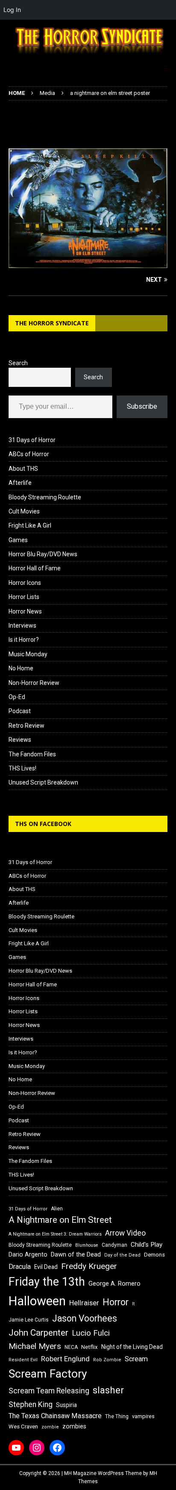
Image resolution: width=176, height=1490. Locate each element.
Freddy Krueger (89, 1266)
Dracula (20, 1267)
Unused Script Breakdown (43, 782)
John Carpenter (38, 1333)
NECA (71, 1347)
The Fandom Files (32, 754)
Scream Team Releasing (49, 1390)
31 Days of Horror (32, 440)
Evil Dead (46, 1266)
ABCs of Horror (29, 454)
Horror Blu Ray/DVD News (43, 554)
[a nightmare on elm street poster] (88, 263)
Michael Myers (35, 1346)
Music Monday (28, 654)
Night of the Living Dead (132, 1346)
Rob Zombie (107, 1360)
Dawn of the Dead (76, 1254)
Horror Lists (24, 596)
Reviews (20, 739)
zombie (50, 1427)
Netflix (89, 1347)
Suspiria (66, 1404)
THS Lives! (22, 768)
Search (18, 363)
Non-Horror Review (34, 682)
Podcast (20, 711)
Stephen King (31, 1404)
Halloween (37, 1301)
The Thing (117, 1416)
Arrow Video (125, 1233)
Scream (136, 1359)
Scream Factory (48, 1373)
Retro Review (26, 725)
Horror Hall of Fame (35, 568)
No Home (21, 668)
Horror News (25, 611)
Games (18, 540)
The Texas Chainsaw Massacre (55, 1416)
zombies (74, 1426)
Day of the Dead (122, 1255)
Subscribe (142, 406)
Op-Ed (17, 696)
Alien (57, 1209)
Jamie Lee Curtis (29, 1320)
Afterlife (20, 482)
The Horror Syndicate (52, 323)
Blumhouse (86, 1245)
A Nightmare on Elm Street (60, 1220)
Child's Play (146, 1244)
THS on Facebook (43, 824)
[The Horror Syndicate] (88, 54)
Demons (154, 1254)
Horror (116, 1302)
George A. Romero (114, 1283)
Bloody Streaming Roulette (45, 497)
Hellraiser (84, 1303)
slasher (108, 1390)
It (133, 1304)
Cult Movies (24, 511)
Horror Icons (25, 582)
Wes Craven (23, 1426)
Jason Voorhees (84, 1318)
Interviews (22, 625)
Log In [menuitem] (12, 9)
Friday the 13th (47, 1282)
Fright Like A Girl (30, 525)
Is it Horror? (24, 639)
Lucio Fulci (91, 1333)
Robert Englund (65, 1358)
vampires (143, 1416)
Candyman (114, 1245)
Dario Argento (28, 1254)
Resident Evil (23, 1360)
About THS (23, 468)
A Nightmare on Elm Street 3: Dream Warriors (55, 1234)
